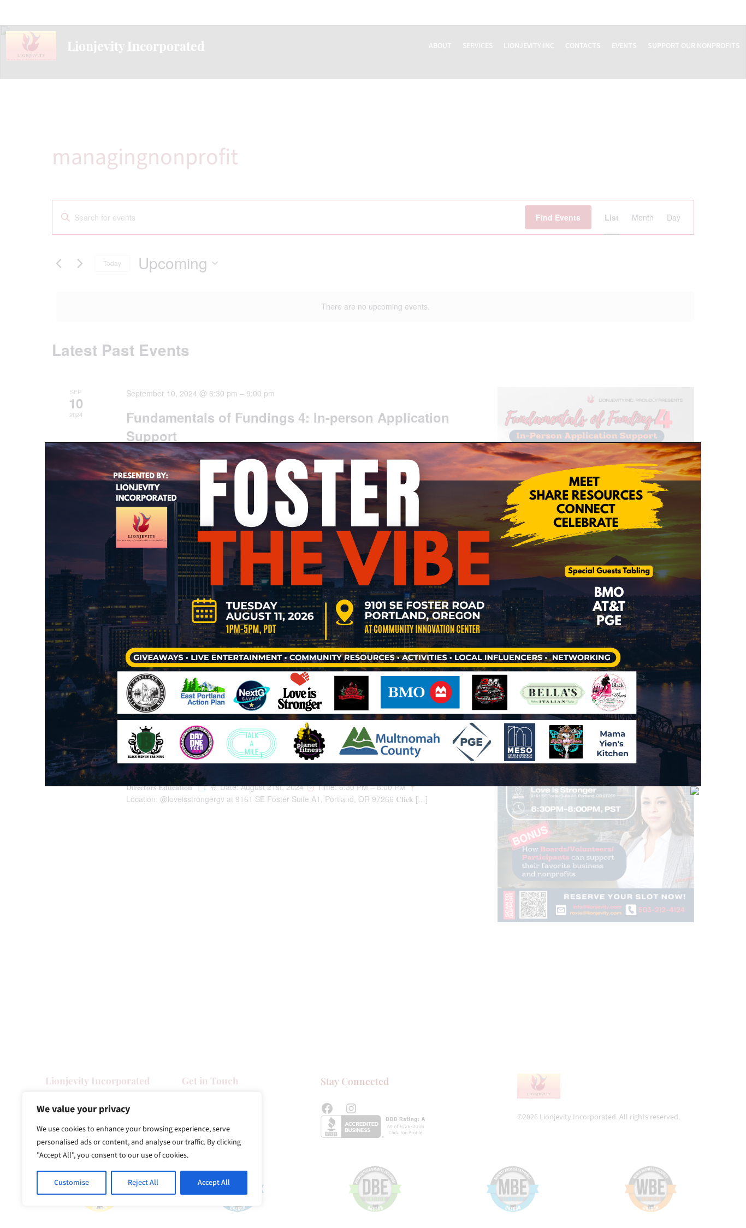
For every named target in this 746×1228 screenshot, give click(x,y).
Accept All (214, 1182)
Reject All (143, 1182)
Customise (71, 1182)
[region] (142, 1148)
